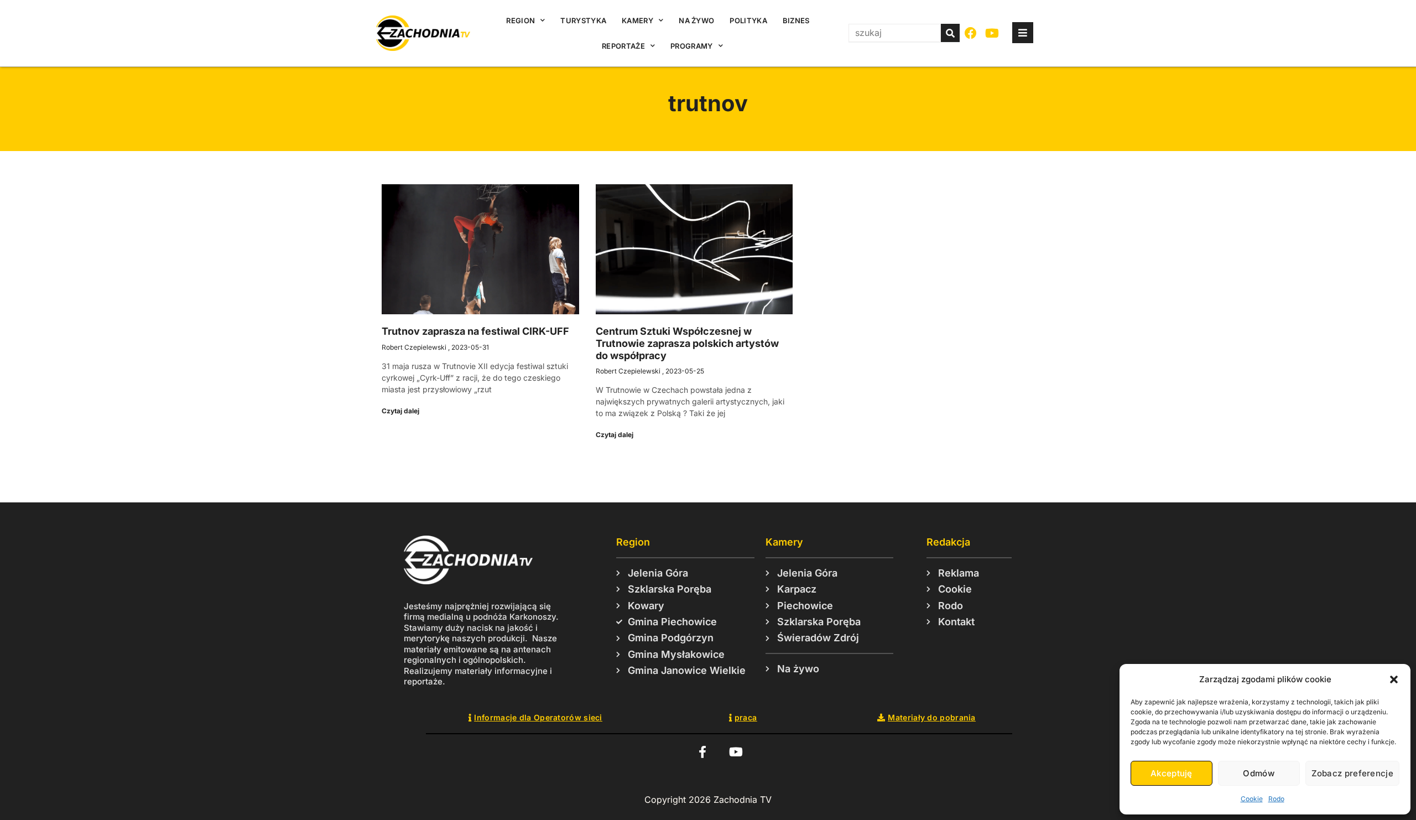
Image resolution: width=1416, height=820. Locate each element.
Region (520, 20)
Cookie (1252, 799)
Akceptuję (1171, 773)
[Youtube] (992, 33)
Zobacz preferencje (1352, 773)
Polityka (748, 20)
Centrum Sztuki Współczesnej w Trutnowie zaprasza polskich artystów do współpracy (687, 343)
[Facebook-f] (702, 752)
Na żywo (696, 20)
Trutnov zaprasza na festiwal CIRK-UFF (475, 331)
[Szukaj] (950, 33)
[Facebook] (971, 33)
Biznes (796, 20)
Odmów (1258, 773)
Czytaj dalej (400, 411)
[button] (1393, 679)
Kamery (637, 20)
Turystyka (583, 20)
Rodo (1276, 799)
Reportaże (623, 45)
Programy (691, 45)
